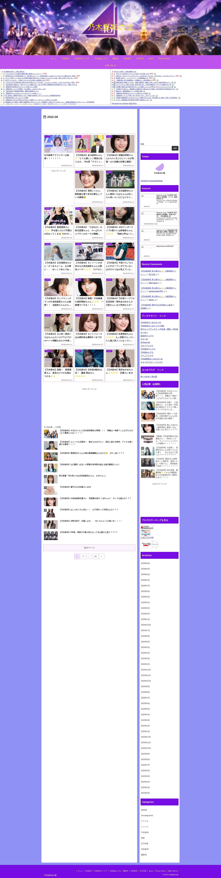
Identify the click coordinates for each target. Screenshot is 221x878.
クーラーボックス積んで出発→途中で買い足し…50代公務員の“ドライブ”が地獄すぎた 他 (143, 84)
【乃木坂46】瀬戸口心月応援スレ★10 (156, 305)
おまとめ (144, 339)
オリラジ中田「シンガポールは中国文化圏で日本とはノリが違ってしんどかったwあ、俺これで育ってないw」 (39, 78)
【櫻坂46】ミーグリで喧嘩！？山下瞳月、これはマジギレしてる (25, 89)
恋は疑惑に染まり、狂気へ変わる (14, 71)
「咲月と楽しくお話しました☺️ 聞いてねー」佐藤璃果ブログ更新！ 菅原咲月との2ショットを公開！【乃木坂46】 (40, 104)
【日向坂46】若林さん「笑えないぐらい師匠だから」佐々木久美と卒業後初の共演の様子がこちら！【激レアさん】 (41, 84)
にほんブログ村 (147, 538)
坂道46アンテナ (147, 336)
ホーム (80, 871)
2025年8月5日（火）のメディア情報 (16, 98)
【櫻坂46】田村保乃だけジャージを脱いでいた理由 (21, 87)
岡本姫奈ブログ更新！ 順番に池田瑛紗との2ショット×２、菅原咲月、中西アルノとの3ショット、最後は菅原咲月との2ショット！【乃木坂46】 (50, 102)
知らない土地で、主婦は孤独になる (125, 71)
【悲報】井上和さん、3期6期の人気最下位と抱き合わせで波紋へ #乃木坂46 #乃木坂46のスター (145, 89)
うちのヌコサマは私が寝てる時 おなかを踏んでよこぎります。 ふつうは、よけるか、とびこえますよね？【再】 (40, 82)
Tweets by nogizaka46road (152, 181)
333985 (144, 308)
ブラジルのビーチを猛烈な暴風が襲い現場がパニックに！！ (24, 74)
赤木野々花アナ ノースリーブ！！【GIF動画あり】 (132, 78)
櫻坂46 (125, 871)
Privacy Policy (160, 871)
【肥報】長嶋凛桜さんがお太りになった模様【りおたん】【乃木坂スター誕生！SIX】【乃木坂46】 (147, 98)
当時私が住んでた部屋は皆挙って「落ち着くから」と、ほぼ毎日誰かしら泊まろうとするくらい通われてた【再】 (40, 76)
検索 (142, 144)
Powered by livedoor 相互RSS (124, 104)
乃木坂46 (88, 871)
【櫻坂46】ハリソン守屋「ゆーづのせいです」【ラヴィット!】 (135, 95)
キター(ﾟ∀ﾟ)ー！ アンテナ (152, 362)
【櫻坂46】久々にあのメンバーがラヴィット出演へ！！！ (23, 93)
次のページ (89, 547)
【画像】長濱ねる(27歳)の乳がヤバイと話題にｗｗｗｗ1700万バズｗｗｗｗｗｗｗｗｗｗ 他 (144, 87)
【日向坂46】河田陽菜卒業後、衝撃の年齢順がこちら (22, 91)
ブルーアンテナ (147, 346)
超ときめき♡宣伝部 (149, 377)
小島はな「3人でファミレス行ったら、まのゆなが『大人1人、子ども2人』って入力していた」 (145, 76)
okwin (151, 300)
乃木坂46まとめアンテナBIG (152, 326)
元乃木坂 (143, 871)
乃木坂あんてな (147, 352)
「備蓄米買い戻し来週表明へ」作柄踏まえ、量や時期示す (134, 80)
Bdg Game (153, 283)
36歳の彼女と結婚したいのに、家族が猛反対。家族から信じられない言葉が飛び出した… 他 (144, 82)
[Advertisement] (89, 126)
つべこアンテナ (147, 356)
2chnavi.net (145, 342)
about (151, 871)
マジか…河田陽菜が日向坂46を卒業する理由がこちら (132, 100)
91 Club (152, 274)
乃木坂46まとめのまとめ (151, 322)
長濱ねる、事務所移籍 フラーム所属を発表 (129, 91)
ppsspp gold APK (156, 291)
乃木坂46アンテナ (148, 349)
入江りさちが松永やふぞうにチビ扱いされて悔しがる (132, 74)
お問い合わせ (172, 871)
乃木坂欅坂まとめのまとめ (152, 359)
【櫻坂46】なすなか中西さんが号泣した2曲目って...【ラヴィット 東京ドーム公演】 (31, 100)
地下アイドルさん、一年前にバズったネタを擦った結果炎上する (25, 80)
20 (96, 556)
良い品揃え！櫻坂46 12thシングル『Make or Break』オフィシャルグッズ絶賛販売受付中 (33, 95)
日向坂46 (134, 871)
